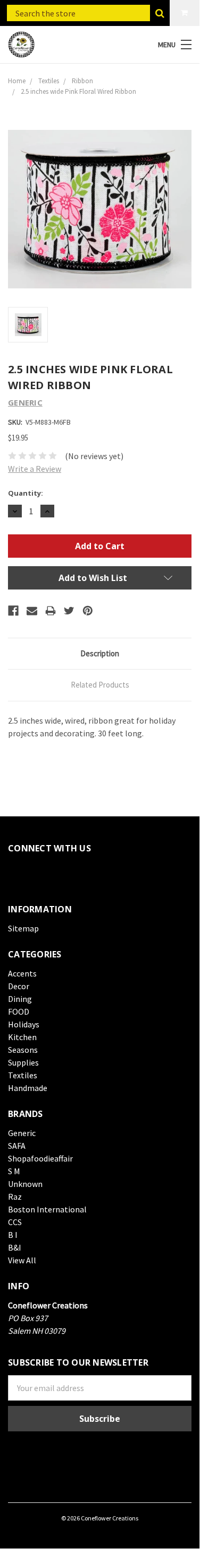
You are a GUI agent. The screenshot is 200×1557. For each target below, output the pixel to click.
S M (14, 1171)
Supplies (23, 1062)
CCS (15, 1222)
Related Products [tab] (100, 685)
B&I (14, 1247)
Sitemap (23, 928)
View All (22, 1260)
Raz (15, 1196)
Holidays (23, 1024)
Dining (20, 998)
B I (13, 1234)
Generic (22, 1133)
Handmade (27, 1088)
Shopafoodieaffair (40, 1158)
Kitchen (22, 1037)
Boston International (47, 1209)
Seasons (23, 1049)
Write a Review (34, 468)
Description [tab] (99, 653)
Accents (22, 973)
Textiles (22, 1075)
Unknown (25, 1183)
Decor (18, 986)
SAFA (17, 1145)
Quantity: (25, 493)
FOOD (18, 1011)
